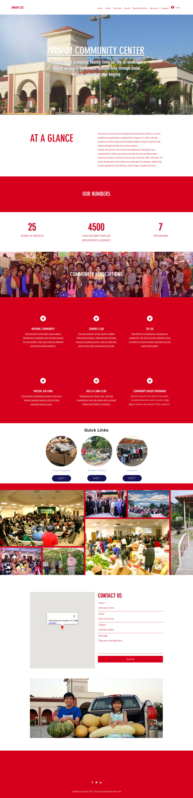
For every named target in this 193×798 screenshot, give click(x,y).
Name (101, 603)
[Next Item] (188, 532)
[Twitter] (96, 782)
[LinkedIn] (100, 782)
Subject (102, 625)
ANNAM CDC (17, 7)
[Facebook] (92, 782)
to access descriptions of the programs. (152, 404)
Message (103, 636)
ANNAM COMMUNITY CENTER (95, 51)
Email (101, 614)
